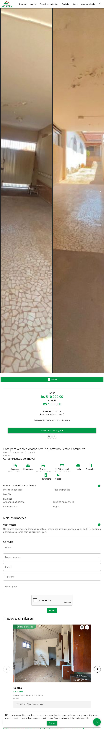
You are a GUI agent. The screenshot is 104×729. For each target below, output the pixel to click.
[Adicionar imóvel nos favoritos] (49, 436)
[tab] (52, 379)
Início (5, 452)
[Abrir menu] (100, 4)
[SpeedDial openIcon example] (97, 722)
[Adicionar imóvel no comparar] (55, 436)
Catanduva (18, 452)
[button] (52, 557)
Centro (32, 452)
